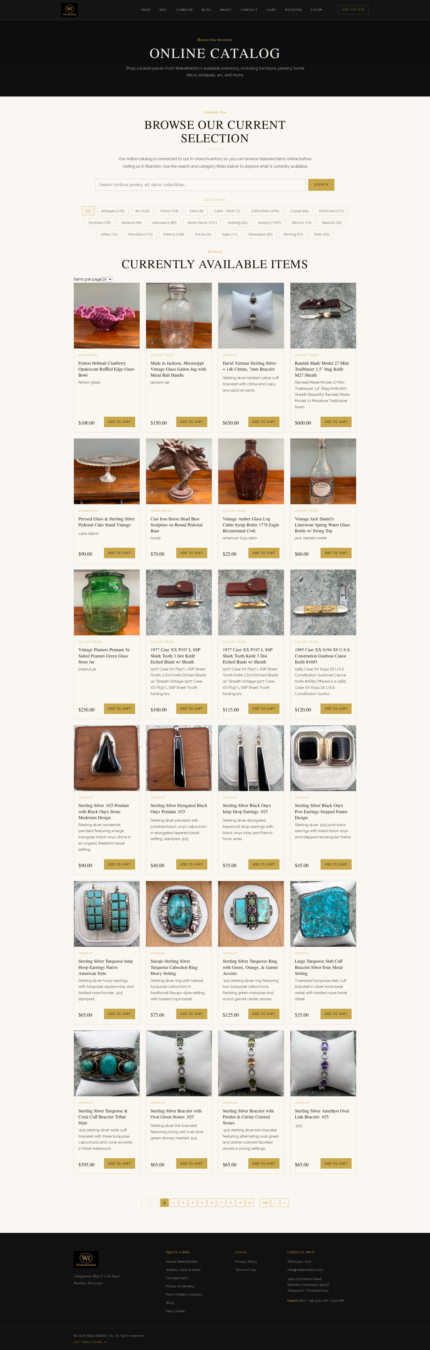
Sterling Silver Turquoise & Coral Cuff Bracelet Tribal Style (103, 1117)
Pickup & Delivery (180, 1286)
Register (293, 10)
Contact (249, 10)
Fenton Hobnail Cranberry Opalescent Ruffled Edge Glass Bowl (106, 369)
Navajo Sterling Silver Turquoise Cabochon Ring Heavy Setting (174, 967)
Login (316, 10)
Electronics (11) (331, 210)
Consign (184, 10)
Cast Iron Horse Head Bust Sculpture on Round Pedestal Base (177, 525)
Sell (163, 10)
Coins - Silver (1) (227, 210)
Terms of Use (245, 1270)
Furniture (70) (99, 222)
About (226, 10)
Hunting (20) (237, 222)
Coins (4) (196, 210)
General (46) (131, 222)
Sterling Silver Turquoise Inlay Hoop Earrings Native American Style (105, 967)
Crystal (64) (299, 210)
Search (321, 184)
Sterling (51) (293, 234)
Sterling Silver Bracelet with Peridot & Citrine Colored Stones (248, 1117)
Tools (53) (321, 234)
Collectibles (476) (265, 210)
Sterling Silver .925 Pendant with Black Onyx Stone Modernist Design (103, 811)
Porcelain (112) (140, 234)
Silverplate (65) (260, 234)
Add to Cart (119, 422)
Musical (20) (332, 222)
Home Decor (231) (202, 222)
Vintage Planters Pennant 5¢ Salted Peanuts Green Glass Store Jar (104, 656)
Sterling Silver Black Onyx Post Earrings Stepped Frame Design (321, 811)
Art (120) (142, 210)
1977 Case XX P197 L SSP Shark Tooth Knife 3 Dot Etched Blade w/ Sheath (247, 656)
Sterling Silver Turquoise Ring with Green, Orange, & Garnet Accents (250, 967)
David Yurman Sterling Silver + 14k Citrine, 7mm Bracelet (249, 366)
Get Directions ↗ (90, 1342)
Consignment (177, 1278)
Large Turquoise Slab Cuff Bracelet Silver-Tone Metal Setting (319, 967)
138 (265, 1203)
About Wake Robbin (182, 1261)
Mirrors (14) (301, 222)
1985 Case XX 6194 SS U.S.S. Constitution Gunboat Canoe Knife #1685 (323, 656)
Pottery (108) (173, 234)
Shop (146, 10)
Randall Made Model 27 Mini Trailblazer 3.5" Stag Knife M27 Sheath (322, 369)
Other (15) (109, 234)
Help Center (175, 1311)
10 (250, 1203)
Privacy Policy (246, 1261)
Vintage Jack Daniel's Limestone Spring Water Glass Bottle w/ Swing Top (322, 525)
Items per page (88, 279)
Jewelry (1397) (269, 222)
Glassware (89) (164, 222)
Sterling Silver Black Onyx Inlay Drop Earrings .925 (247, 808)
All (88, 210)
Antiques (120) (112, 210)
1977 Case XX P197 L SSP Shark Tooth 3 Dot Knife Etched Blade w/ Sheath (175, 656)
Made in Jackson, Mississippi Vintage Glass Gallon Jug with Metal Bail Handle (178, 369)
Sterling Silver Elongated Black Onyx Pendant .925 (179, 808)
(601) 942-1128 (353, 9)
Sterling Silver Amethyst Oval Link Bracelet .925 (322, 1114)
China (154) (169, 210)
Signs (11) (229, 234)
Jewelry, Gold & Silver (183, 1270)
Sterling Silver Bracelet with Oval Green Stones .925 (176, 1114)
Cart (271, 10)
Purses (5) (203, 234)
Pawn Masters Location (184, 1294)
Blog (206, 10)
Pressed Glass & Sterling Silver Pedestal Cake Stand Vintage (106, 522)
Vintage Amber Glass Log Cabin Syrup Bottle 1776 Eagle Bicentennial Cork (251, 525)
